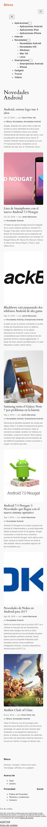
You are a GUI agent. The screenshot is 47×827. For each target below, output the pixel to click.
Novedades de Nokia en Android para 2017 (19, 609)
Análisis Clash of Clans (18, 710)
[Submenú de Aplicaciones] (30, 23)
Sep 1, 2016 (9, 517)
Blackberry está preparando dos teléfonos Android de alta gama (23, 309)
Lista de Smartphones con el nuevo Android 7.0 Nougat (21, 210)
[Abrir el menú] (40, 11)
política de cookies (26, 818)
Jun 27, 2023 (9, 117)
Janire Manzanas (29, 217)
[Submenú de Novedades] (28, 40)
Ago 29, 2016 (9, 616)
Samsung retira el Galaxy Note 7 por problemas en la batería (23, 408)
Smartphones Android (34, 319)
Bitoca (8, 5)
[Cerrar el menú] (11, 17)
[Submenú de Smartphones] (31, 60)
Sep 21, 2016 (9, 316)
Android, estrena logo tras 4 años (21, 111)
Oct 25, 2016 (9, 217)
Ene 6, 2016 (9, 715)
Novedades (18, 121)
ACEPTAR (5, 822)
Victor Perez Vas (29, 117)
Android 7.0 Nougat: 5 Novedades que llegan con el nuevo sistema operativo (22, 509)
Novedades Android (32, 121)
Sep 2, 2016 (9, 415)
